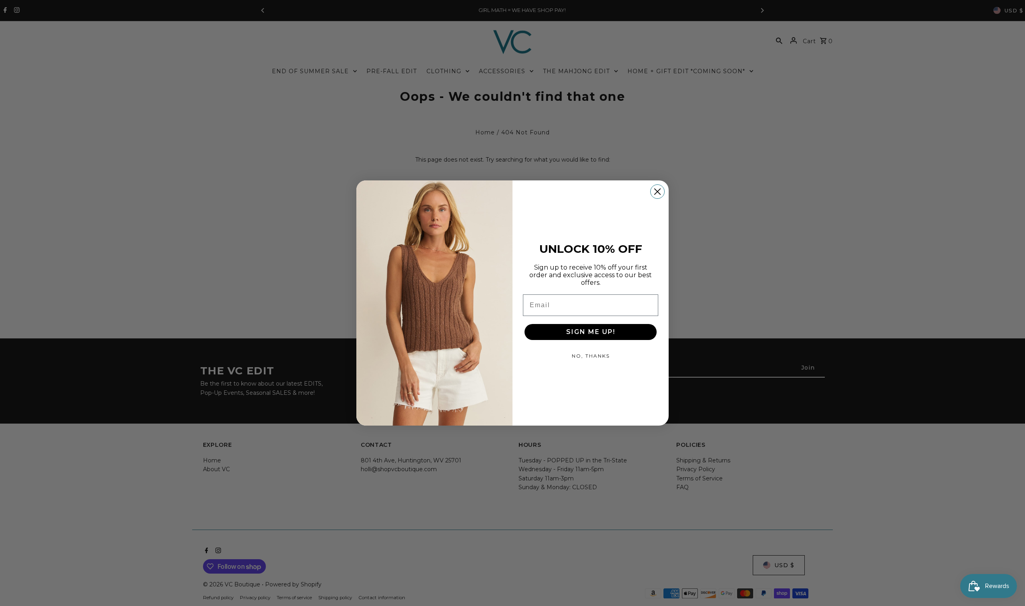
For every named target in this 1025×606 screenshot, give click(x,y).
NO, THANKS (591, 356)
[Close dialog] (657, 191)
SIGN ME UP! (590, 332)
